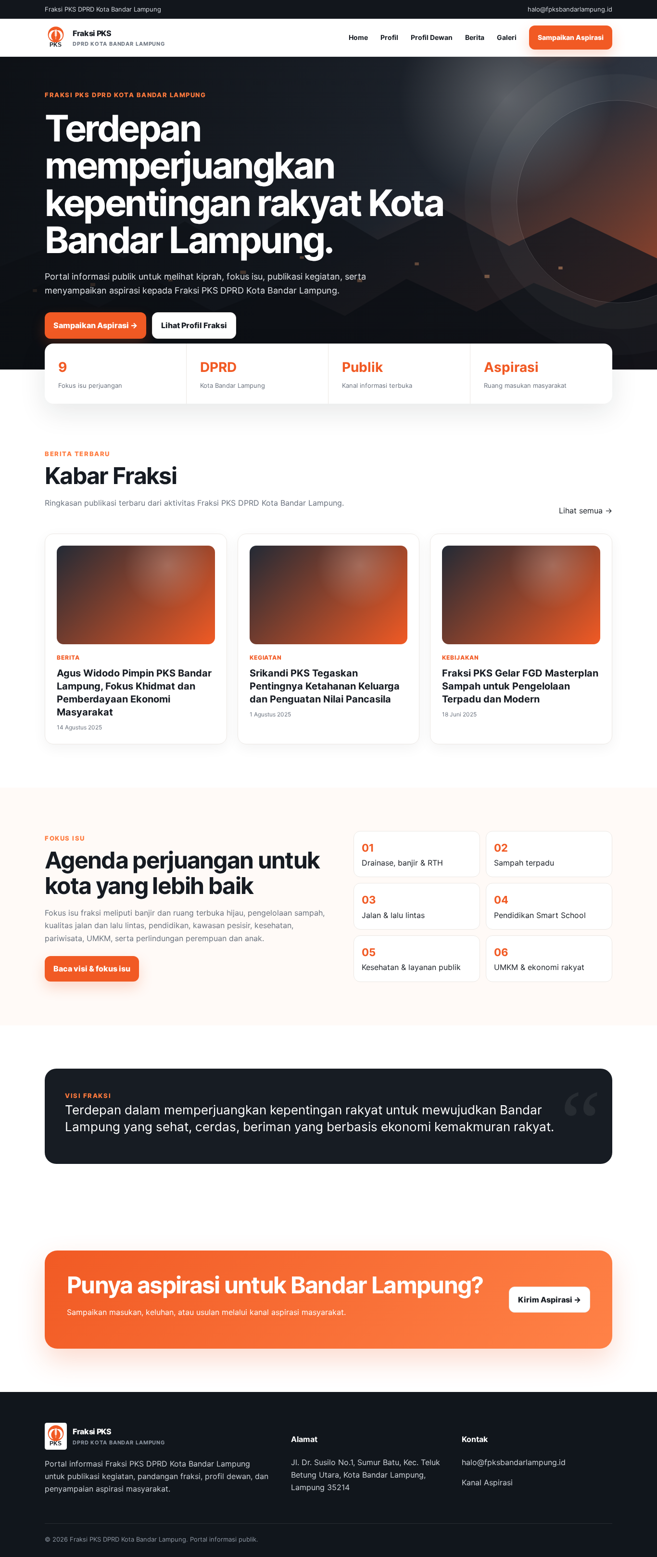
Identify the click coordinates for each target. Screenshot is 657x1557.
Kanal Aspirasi (487, 1482)
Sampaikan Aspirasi (571, 38)
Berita (474, 38)
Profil (389, 38)
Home (358, 38)
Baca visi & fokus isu (91, 968)
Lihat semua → (585, 510)
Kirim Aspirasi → (549, 1299)
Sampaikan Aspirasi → (95, 325)
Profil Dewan (432, 38)
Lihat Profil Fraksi (194, 325)
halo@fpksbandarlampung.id (514, 1462)
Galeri (507, 38)
